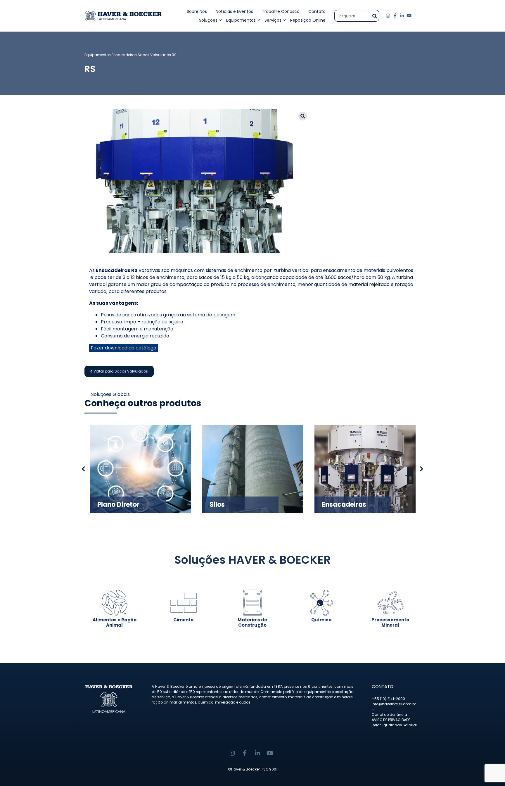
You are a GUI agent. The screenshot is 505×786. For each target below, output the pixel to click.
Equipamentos (241, 20)
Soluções (208, 20)
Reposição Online (308, 20)
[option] (140, 469)
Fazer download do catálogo (123, 347)
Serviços (272, 20)
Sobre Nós (197, 11)
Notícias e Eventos (234, 11)
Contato (317, 11)
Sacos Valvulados (154, 54)
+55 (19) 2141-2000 (388, 698)
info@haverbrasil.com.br (394, 703)
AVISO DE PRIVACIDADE (391, 719)
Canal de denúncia (389, 714)
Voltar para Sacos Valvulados (120, 371)
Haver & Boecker (245, 769)
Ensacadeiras (124, 54)
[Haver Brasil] (123, 15)
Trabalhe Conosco (281, 11)
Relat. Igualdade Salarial (394, 725)
